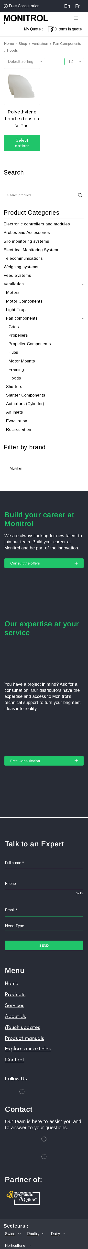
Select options (22, 143)
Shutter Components (25, 395)
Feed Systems (17, 275)
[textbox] (44, 926)
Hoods (15, 378)
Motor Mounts (22, 361)
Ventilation (40, 43)
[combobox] (44, 926)
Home (9, 43)
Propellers (18, 335)
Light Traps (17, 309)
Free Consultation (24, 6)
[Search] (80, 195)
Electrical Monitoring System (31, 250)
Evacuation (16, 421)
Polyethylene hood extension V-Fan (22, 118)
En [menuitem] (67, 6)
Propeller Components (30, 344)
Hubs (13, 352)
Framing (16, 369)
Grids (14, 326)
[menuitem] (67, 6)
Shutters (14, 386)
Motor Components (24, 301)
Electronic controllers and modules (37, 224)
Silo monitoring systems (26, 241)
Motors (13, 292)
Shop (23, 43)
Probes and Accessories (27, 232)
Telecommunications (23, 258)
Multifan (16, 468)
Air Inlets (14, 412)
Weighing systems (21, 267)
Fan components (67, 43)
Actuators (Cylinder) (25, 403)
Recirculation (18, 429)
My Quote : (33, 29)
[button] (76, 18)
